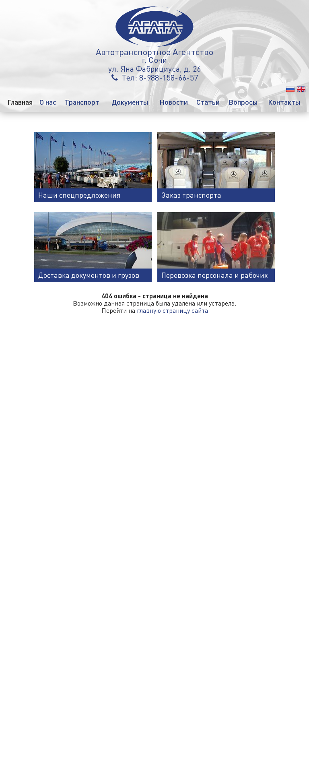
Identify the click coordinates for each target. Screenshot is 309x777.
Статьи (208, 101)
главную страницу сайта (172, 310)
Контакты (284, 101)
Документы (129, 101)
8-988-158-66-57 (168, 77)
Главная (20, 101)
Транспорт (82, 101)
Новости (173, 101)
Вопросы (243, 101)
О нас (47, 101)
